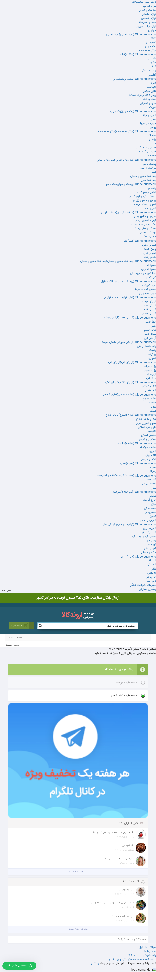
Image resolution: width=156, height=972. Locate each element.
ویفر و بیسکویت (147, 70)
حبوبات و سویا (148, 123)
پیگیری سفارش (147, 589)
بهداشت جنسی (147, 232)
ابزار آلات (151, 560)
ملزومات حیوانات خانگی (142, 585)
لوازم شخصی (148, 18)
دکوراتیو (151, 581)
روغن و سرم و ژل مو (144, 200)
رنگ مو (152, 188)
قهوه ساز (151, 544)
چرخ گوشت (149, 500)
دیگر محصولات (147, 50)
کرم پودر (151, 358)
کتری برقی (150, 548)
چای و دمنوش (148, 103)
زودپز (153, 516)
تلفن (153, 568)
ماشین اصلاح (148, 435)
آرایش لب (150, 309)
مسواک (151, 265)
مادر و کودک (149, 236)
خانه (144, 939)
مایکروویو (150, 512)
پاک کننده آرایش (146, 346)
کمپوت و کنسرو (147, 151)
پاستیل (152, 58)
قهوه (153, 83)
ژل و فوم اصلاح (147, 427)
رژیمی (152, 139)
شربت (152, 107)
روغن (153, 127)
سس (153, 119)
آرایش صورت (148, 305)
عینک (153, 411)
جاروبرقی (151, 577)
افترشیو (152, 431)
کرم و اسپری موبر (146, 423)
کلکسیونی (150, 455)
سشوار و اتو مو (147, 439)
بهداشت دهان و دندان (143, 176)
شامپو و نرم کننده (146, 192)
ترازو (153, 504)
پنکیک (152, 350)
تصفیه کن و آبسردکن (144, 536)
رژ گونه (152, 354)
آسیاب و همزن (148, 520)
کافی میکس (149, 91)
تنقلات (152, 38)
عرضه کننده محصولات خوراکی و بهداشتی (132, 959)
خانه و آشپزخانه (147, 22)
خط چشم (150, 321)
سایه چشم (150, 330)
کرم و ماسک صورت (145, 204)
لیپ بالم (151, 374)
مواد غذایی (149, 6)
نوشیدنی (151, 42)
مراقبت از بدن (148, 168)
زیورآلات (151, 471)
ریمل (153, 326)
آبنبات (153, 66)
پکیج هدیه (150, 249)
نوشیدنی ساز (149, 483)
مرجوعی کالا (8, 591)
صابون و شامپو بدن (145, 216)
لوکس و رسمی (148, 459)
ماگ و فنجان (148, 552)
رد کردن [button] (94, 963)
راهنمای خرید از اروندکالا (142, 955)
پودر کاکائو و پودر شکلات (142, 95)
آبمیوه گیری (149, 528)
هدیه (153, 407)
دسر (154, 143)
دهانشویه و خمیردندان (143, 273)
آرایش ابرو (150, 338)
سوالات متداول (147, 947)
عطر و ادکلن (149, 245)
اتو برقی (151, 564)
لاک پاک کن (149, 386)
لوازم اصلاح (149, 398)
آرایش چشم (149, 301)
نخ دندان (151, 277)
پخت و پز (150, 46)
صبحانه (152, 135)
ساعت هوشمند (147, 447)
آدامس (152, 74)
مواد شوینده (149, 285)
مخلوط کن (150, 508)
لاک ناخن (150, 390)
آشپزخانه (151, 479)
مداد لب (151, 378)
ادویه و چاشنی (147, 115)
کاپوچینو (151, 87)
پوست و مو (149, 164)
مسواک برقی (148, 269)
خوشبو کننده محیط (145, 289)
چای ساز (151, 540)
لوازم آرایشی (148, 14)
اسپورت (151, 451)
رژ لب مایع (150, 370)
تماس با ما (150, 951)
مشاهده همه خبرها (78, 872)
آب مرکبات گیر (148, 532)
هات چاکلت (149, 99)
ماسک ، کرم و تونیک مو (142, 196)
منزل (153, 487)
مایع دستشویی (147, 293)
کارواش (151, 573)
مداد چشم (150, 334)
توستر (153, 496)
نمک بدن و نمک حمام (143, 224)
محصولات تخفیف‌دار (124, 695)
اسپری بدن (149, 253)
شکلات (152, 62)
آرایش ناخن (149, 313)
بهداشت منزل (148, 180)
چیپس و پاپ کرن (146, 147)
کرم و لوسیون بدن (145, 220)
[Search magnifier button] (40, 626)
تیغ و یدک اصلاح (146, 419)
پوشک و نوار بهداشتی (143, 228)
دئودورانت (150, 257)
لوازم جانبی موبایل (146, 26)
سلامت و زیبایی (147, 10)
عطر (154, 172)
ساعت (152, 402)
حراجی (152, 30)
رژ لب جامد (149, 366)
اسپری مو (150, 208)
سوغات (152, 155)
